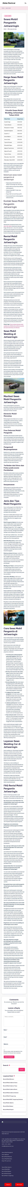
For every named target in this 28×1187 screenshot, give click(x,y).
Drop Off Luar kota (6, 1161)
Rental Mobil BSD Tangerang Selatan (13, 1099)
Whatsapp (19, 1184)
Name (5, 1030)
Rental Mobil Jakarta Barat (10, 1089)
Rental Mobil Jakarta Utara (10, 1082)
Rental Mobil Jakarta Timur (10, 1086)
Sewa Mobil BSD (6, 1169)
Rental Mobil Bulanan (7, 1156)
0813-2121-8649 (7, 226)
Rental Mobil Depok (8, 1109)
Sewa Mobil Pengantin (7, 1152)
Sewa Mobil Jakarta (8, 1102)
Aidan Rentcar (9, 3)
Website (6, 1044)
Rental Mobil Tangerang (9, 1096)
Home (3, 8)
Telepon (8, 1184)
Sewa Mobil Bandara (7, 1158)
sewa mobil (8, 8)
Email (5, 1037)
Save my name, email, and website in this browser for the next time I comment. (13, 1052)
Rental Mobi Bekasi (8, 1106)
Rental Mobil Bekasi (6, 1171)
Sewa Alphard (5, 1154)
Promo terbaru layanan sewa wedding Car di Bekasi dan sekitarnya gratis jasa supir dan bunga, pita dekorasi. (14, 326)
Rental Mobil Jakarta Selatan (10, 1092)
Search (5, 1065)
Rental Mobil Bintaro (8, 1079)
